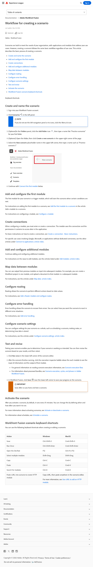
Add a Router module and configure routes (36, 296)
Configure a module (46, 214)
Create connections (15, 63)
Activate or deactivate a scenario (57, 410)
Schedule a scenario (40, 415)
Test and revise (13, 84)
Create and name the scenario (19, 56)
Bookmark (10, 33)
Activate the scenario (16, 88)
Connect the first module (28, 186)
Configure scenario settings (18, 81)
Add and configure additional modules (22, 66)
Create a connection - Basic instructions (62, 234)
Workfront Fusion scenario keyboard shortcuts (25, 92)
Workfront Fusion (16, 38)
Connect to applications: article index (30, 242)
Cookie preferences (63, 558)
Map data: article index (42, 279)
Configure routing (14, 74)
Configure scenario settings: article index (49, 336)
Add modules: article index (70, 259)
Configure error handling (17, 77)
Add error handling (27, 316)
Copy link (20, 33)
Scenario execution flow (74, 367)
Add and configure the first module (21, 59)
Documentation (11, 18)
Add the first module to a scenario (62, 206)
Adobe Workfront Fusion (29, 18)
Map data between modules (18, 70)
